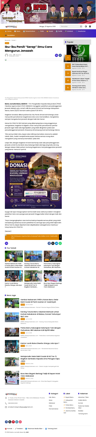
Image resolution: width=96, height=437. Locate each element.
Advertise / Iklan (83, 397)
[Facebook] (49, 243)
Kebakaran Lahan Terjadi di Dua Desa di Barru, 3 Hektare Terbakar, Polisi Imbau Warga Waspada (80, 79)
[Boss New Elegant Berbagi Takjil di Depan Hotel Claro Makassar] (53, 276)
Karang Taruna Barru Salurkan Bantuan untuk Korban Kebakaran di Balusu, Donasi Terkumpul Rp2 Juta (33, 265)
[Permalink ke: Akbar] (7, 55)
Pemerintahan (53, 409)
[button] (81, 26)
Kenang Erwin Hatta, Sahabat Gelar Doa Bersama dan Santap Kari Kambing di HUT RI (79, 87)
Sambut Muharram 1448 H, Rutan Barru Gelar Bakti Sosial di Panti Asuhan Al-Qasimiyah (14, 265)
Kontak (80, 403)
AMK (27, 432)
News (50, 400)
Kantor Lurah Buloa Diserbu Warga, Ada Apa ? (13, 285)
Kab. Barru (52, 397)
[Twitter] (52, 243)
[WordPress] (16, 421)
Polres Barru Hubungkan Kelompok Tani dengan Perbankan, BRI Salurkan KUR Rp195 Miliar (52, 265)
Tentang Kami (83, 414)
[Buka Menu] (90, 26)
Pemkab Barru (70, 408)
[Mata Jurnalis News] (14, 26)
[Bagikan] (60, 55)
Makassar (52, 403)
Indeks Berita (82, 400)
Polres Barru (69, 405)
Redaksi (80, 411)
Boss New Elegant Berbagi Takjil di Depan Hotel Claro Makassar (53, 285)
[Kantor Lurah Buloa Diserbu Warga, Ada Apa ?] (14, 276)
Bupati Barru (70, 397)
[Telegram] (56, 243)
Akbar (10, 54)
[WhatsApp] (60, 243)
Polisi (50, 406)
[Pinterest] (13, 421)
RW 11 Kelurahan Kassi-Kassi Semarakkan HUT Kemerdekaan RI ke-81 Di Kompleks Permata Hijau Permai (80, 65)
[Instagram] (20, 421)
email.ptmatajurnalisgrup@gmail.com (20, 407)
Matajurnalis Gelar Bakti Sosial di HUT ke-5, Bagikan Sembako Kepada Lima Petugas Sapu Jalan (32, 285)
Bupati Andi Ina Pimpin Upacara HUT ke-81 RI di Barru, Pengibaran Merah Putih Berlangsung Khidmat (80, 72)
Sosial (7, 43)
